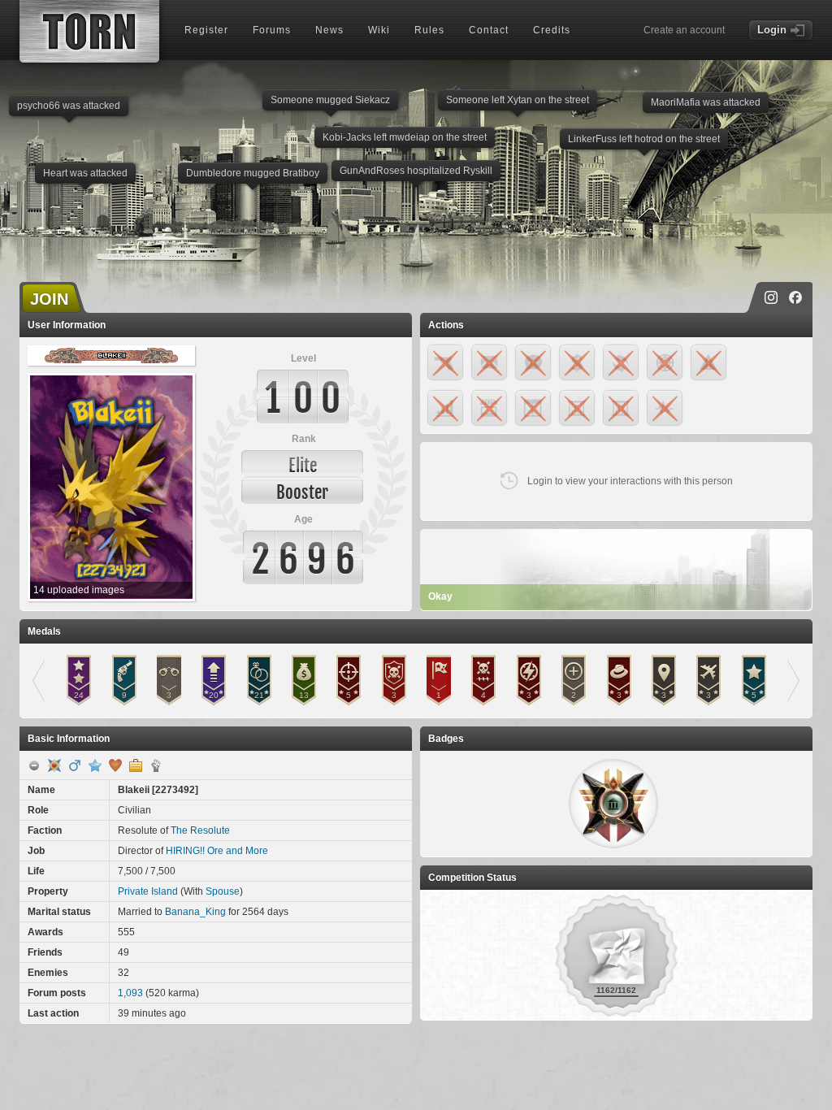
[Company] (135, 765)
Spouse (223, 891)
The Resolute (200, 830)
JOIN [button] (49, 299)
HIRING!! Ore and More (217, 850)
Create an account (684, 30)
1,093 (130, 993)
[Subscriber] (95, 765)
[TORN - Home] (89, 31)
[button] (613, 803)
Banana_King (195, 911)
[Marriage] (115, 765)
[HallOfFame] (54, 765)
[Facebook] (795, 297)
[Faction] (156, 765)
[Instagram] (771, 297)
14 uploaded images (78, 590)
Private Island (148, 891)
